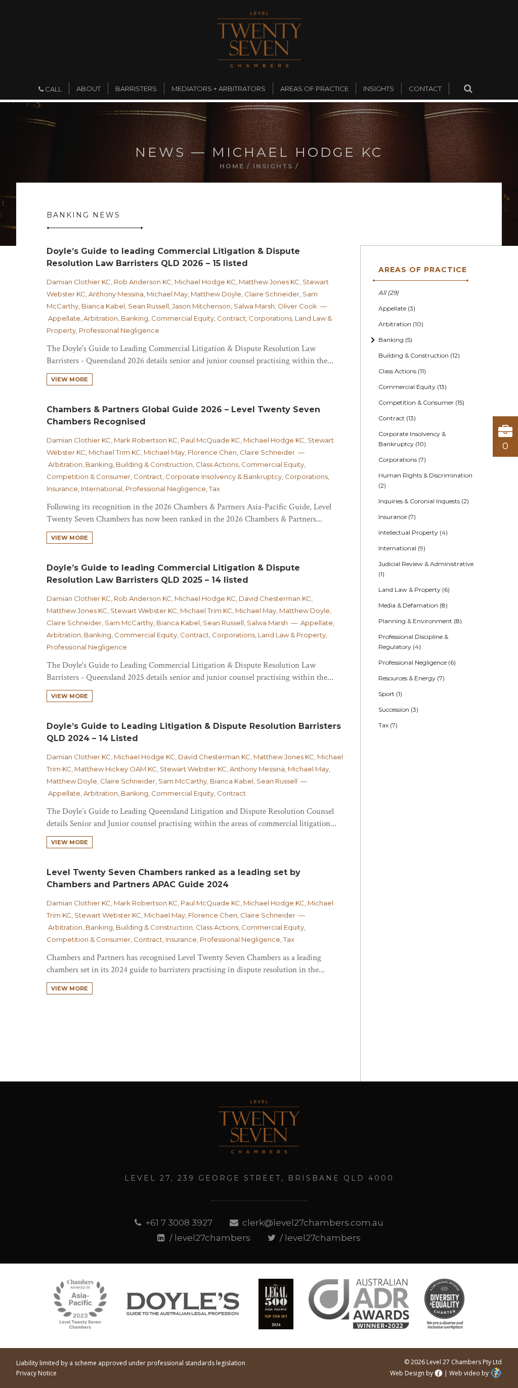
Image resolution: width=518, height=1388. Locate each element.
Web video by (469, 1373)
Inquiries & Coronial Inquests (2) (423, 501)
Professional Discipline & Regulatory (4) (413, 641)
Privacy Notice (36, 1373)
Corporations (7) (402, 459)
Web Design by (411, 1373)
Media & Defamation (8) (413, 605)
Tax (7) (388, 725)
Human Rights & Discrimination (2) (425, 480)
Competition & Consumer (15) (421, 402)
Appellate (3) (396, 308)
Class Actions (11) (402, 371)
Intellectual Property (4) (413, 532)
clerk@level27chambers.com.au (311, 1223)
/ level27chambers (208, 1238)
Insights (273, 166)
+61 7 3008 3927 (177, 1223)
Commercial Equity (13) (412, 387)
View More (69, 379)
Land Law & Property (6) (414, 589)
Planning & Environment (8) (420, 621)
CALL (53, 89)
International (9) (401, 548)
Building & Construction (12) (419, 355)
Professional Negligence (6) (417, 662)
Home (232, 166)
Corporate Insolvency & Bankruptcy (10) (412, 439)
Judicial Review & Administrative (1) (425, 569)
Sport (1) (390, 694)
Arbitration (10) (400, 324)
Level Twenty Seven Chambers (259, 39)
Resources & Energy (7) (411, 678)
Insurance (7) (397, 516)
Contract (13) (397, 418)
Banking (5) (395, 339)
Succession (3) (398, 709)
